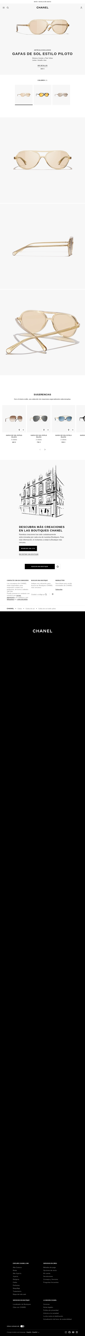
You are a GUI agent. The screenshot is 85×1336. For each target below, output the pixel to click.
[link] (53, 594)
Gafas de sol (30, 608)
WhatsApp (10, 599)
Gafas (20, 608)
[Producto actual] (24, 95)
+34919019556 (22, 599)
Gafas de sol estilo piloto (13, 436)
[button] (42, 7)
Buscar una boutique (39, 566)
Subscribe (58, 589)
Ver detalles (42, 65)
